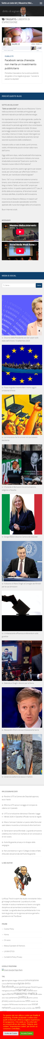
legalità (4, 994)
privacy (5, 1001)
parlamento (13, 998)
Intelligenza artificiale (8, 991)
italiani (35, 991)
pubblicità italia (20, 1001)
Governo (34, 987)
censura (21, 980)
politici (30, 998)
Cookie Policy (9, 929)
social (29, 1004)
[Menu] (41, 3)
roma (11, 1004)
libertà (10, 994)
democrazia (12, 983)
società (13, 1008)
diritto (28, 983)
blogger (15, 980)
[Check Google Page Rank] (12, 970)
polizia (35, 998)
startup (18, 1008)
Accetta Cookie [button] (26, 1033)
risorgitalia (5, 1004)
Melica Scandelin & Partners (14, 946)
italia (30, 990)
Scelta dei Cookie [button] (11, 1033)
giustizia (22, 987)
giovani (16, 987)
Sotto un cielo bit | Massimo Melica (17, 3)
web (37, 1007)
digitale (20, 983)
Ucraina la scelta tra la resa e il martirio (18, 777)
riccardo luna (34, 1001)
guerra (40, 987)
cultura (4, 984)
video (33, 1008)
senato (16, 1004)
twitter (24, 1008)
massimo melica (25, 993)
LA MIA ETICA (9, 951)
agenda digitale (7, 980)
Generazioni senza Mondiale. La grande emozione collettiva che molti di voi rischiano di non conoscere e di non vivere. (22, 834)
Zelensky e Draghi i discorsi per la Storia (19, 683)
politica (23, 997)
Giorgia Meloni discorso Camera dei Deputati (21, 537)
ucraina (28, 1008)
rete (27, 1000)
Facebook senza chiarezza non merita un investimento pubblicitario (20, 64)
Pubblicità (9, 56)
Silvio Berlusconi (23, 1004)
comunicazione (31, 980)
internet (21, 990)
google (28, 987)
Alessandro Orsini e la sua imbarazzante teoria (21, 730)
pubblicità (12, 1001)
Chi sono (7, 940)
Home (6, 934)
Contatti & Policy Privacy (13, 957)
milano (7, 998)
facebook (8, 986)
